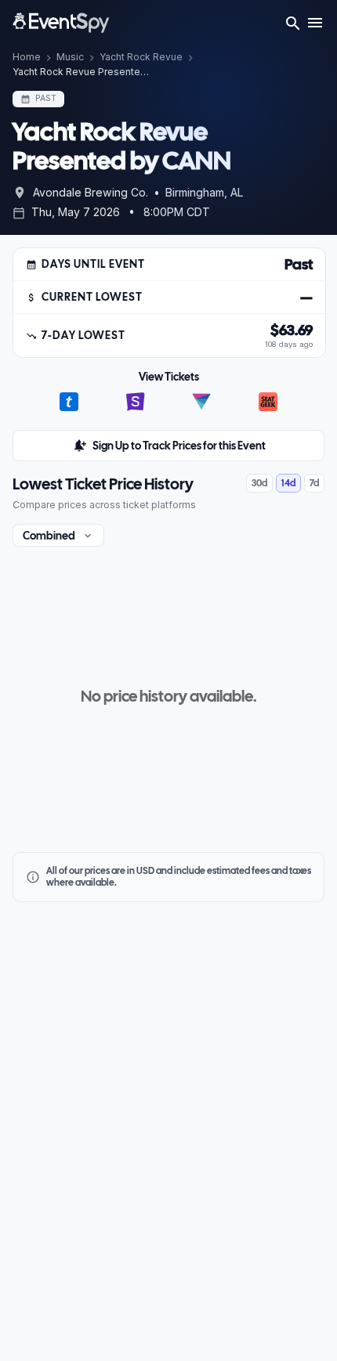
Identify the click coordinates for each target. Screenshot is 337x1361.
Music (70, 57)
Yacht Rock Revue (141, 57)
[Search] (293, 25)
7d (314, 483)
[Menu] (315, 25)
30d (259, 483)
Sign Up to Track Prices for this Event (179, 446)
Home (27, 57)
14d (288, 483)
